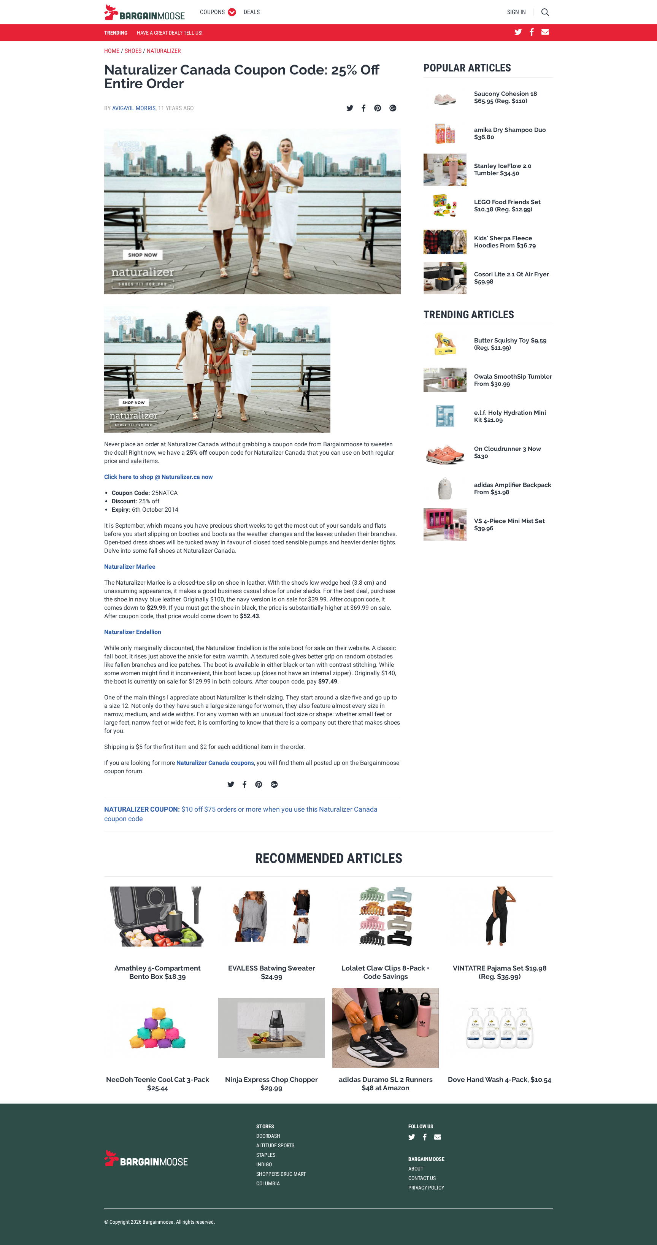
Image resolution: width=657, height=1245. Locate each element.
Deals (252, 12)
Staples (265, 1155)
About (415, 1169)
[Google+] (393, 108)
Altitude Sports (275, 1145)
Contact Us (422, 1178)
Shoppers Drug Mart (281, 1174)
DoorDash (268, 1136)
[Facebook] (363, 108)
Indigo (264, 1164)
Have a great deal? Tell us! (169, 33)
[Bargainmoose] (144, 12)
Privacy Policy (426, 1188)
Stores (265, 1126)
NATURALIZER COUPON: (142, 809)
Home (111, 50)
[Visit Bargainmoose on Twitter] (518, 32)
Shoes (133, 50)
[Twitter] (350, 108)
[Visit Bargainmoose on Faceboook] (532, 32)
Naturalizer (164, 50)
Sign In (516, 12)
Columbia (268, 1183)
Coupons (212, 12)
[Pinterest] (378, 108)
